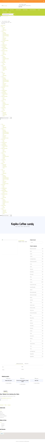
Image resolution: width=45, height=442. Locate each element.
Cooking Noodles (18, 9)
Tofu (3, 28)
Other (4, 70)
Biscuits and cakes (33, 248)
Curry (4, 51)
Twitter (2, 426)
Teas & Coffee (3, 62)
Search (1, 215)
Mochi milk (36, 380)
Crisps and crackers (6, 58)
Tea (3, 63)
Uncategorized (32, 351)
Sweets (4, 59)
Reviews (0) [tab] (26, 363)
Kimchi (4, 27)
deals (31, 266)
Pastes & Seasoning (33, 9)
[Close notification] (43, 1)
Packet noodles (5, 48)
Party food (4, 83)
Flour (3, 43)
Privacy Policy (2, 414)
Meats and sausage (6, 35)
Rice (3, 42)
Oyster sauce (5, 69)
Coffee (4, 64)
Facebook (2, 423)
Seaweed (4, 57)
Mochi (4, 56)
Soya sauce (4, 66)
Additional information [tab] (19, 363)
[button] (21, 240)
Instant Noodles (25, 9)
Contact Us (2, 417)
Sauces (2, 65)
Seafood (4, 32)
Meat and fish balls (6, 34)
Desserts (4, 39)
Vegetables (4, 75)
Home (16, 226)
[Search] (11, 118)
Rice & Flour (12, 9)
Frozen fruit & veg (5, 40)
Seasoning (4, 54)
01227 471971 (20, 6)
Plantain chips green (8, 380)
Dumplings (4, 33)
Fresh (3, 9)
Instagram (2, 425)
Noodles (4, 91)
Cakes (4, 106)
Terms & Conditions (3, 415)
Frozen (7, 9)
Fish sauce (4, 113)
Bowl (3, 49)
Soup (3, 98)
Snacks (39, 9)
